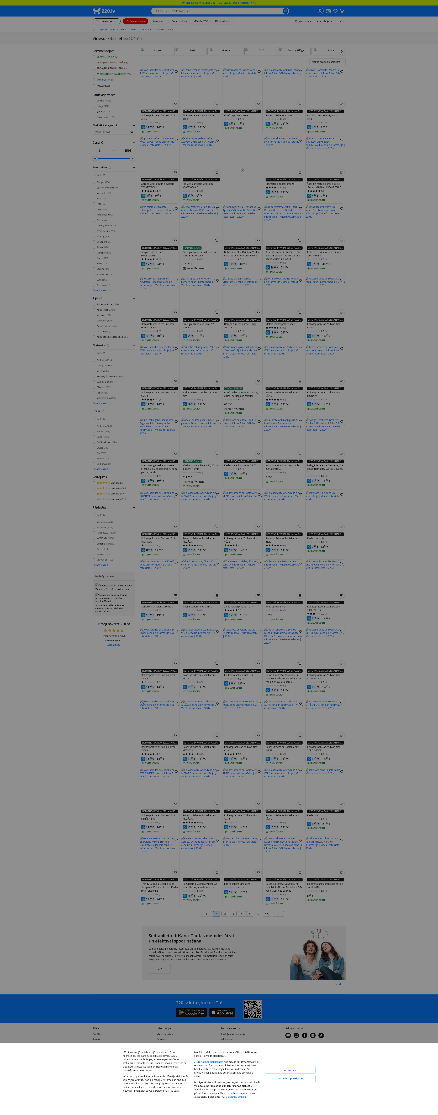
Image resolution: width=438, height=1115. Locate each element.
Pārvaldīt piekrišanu (291, 1078)
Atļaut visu (290, 1070)
